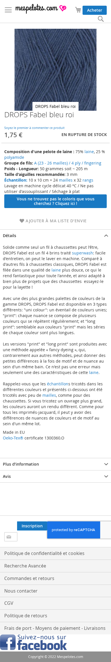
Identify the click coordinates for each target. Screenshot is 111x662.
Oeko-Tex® (13, 438)
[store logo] (41, 9)
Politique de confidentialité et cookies (44, 553)
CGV (8, 603)
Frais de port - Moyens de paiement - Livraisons (55, 628)
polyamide (14, 157)
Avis (7, 476)
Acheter (94, 10)
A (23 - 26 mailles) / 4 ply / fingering (67, 163)
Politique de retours (25, 615)
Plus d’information (21, 464)
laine (88, 151)
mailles (65, 180)
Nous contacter (21, 591)
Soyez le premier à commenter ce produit (34, 128)
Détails (9, 235)
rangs (87, 180)
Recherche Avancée (25, 566)
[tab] (55, 235)
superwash (82, 253)
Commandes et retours (29, 578)
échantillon (57, 383)
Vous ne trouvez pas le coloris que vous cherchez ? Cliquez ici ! (55, 201)
